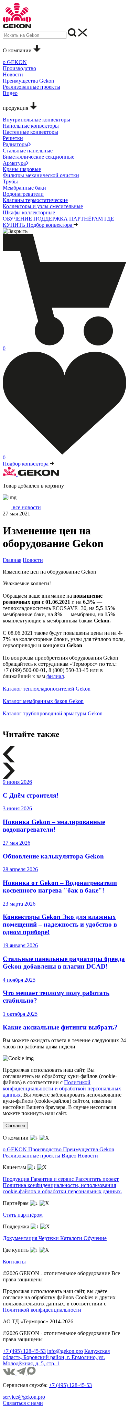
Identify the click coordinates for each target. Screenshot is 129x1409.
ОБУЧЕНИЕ (18, 219)
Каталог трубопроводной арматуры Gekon (53, 713)
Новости (33, 560)
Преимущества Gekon (88, 1149)
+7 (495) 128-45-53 (24, 1351)
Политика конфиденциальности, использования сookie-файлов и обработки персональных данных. (62, 1188)
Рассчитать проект (97, 1179)
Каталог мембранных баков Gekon (43, 701)
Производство (45, 1149)
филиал (55, 676)
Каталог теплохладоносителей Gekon (46, 689)
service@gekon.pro (24, 1397)
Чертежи (49, 1238)
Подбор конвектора (50, 225)
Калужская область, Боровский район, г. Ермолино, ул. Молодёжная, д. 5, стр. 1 (56, 1357)
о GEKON (15, 1149)
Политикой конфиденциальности (42, 1310)
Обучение (95, 1238)
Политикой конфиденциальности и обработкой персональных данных (62, 1088)
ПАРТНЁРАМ (86, 219)
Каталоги (72, 1238)
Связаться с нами (23, 1403)
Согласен (15, 1125)
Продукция (17, 1179)
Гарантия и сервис (53, 1179)
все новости (26, 507)
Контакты (14, 1261)
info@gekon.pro (65, 1351)
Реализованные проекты (32, 1156)
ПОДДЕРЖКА (51, 219)
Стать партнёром (23, 1215)
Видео (70, 1156)
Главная (12, 560)
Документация (21, 1238)
